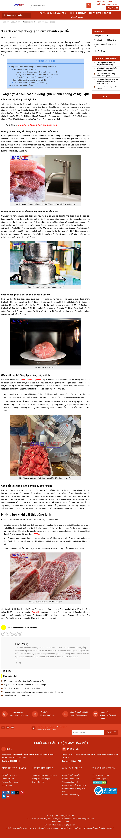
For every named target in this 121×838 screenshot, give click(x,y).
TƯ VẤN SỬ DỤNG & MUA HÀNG (53, 13)
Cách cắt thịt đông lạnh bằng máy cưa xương (30, 83)
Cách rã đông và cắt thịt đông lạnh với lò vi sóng (34, 77)
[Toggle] (116, 51)
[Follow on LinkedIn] (4, 796)
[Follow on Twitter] (13, 793)
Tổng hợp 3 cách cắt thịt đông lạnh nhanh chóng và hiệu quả (33, 67)
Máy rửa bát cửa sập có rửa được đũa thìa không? (25, 685)
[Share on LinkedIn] (20, 634)
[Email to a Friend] (12, 634)
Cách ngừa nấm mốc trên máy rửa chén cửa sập (24, 681)
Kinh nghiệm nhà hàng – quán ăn (105, 45)
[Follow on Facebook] (17, 663)
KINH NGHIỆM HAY (78, 13)
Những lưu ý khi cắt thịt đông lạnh (22, 85)
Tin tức (107, 13)
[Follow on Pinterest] (22, 793)
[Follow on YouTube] (8, 796)
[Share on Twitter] (8, 634)
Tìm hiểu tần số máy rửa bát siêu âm (19, 695)
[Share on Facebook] (3, 634)
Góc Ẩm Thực (95, 13)
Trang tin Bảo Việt (101, 36)
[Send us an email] (17, 793)
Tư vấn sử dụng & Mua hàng (105, 40)
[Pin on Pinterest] (16, 634)
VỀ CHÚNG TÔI (77, 17)
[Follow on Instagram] (20, 663)
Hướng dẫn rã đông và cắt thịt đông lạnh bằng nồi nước (37, 75)
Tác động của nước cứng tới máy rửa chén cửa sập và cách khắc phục (33, 692)
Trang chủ (5, 22)
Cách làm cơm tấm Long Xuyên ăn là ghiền (22, 688)
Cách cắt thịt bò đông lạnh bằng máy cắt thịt (29, 80)
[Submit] (88, 5)
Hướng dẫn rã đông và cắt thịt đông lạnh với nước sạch (36, 72)
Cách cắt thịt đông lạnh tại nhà (24, 69)
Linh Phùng (21, 644)
